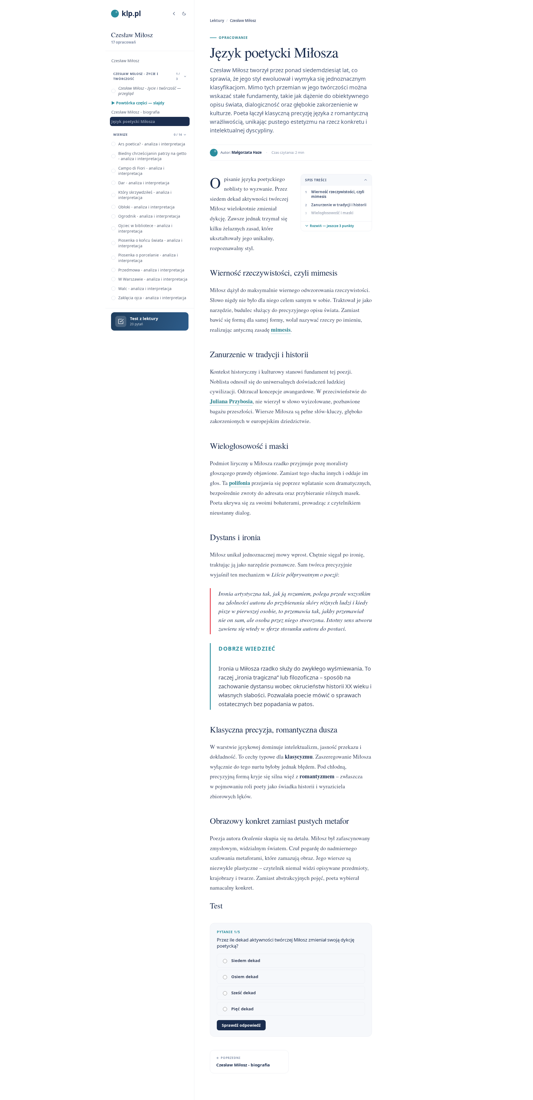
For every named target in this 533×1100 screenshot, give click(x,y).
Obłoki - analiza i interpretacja (146, 207)
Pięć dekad (242, 1008)
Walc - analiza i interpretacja (145, 288)
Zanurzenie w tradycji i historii (338, 204)
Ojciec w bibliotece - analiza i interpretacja (145, 228)
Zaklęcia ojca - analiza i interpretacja (152, 297)
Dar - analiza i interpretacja (143, 182)
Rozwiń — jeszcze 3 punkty (332, 225)
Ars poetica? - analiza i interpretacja (151, 144)
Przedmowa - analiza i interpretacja (151, 270)
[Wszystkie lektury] (174, 13)
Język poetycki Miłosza (133, 121)
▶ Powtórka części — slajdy (137, 102)
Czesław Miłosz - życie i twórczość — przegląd (149, 90)
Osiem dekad (244, 976)
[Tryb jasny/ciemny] (184, 13)
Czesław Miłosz (125, 60)
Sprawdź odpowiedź (241, 1025)
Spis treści (315, 180)
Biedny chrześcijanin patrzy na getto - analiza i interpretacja (152, 156)
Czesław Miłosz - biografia (135, 112)
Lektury (217, 20)
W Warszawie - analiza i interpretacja (152, 279)
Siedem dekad (245, 960)
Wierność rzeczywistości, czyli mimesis (337, 194)
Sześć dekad (243, 992)
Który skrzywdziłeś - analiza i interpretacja (145, 195)
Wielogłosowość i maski (332, 212)
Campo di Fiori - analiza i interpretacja (141, 170)
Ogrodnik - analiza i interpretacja (149, 216)
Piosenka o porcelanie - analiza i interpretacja (148, 257)
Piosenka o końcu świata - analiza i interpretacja (150, 243)
